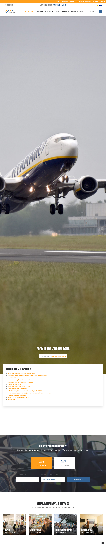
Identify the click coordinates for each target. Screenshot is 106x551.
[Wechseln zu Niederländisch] (101, 5)
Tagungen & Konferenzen (62, 11)
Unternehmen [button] (29, 11)
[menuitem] (30, 11)
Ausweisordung (12, 378)
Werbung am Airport (77, 11)
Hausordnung (12, 399)
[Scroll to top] (103, 543)
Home (43, 356)
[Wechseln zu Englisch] (99, 5)
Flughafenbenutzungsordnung (17, 395)
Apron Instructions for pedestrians (18, 397)
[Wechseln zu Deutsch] (97, 5)
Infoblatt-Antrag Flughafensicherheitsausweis (22, 380)
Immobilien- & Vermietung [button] (44, 11)
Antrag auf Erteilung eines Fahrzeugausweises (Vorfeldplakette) (27, 375)
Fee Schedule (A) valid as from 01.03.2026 (20, 386)
